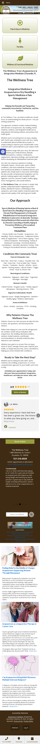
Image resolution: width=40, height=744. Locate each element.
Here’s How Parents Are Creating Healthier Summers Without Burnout (20, 533)
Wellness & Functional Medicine (20, 64)
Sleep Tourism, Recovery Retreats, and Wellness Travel (20, 536)
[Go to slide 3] (20, 504)
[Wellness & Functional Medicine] (20, 58)
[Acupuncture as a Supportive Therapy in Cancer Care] (20, 612)
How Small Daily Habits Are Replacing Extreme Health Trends (20, 540)
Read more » (10, 501)
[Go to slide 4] (23, 504)
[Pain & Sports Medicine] (20, 23)
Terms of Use (18, 721)
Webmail (15, 728)
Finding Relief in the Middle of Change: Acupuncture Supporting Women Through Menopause (18, 570)
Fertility (20, 47)
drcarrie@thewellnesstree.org (20, 464)
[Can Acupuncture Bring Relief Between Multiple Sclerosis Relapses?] (20, 665)
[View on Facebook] (6, 404)
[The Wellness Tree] (20, 10)
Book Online (20, 441)
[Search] (31, 514)
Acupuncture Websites (15, 717)
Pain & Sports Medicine (20, 29)
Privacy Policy (28, 721)
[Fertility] (20, 40)
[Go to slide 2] (17, 504)
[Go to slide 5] (25, 504)
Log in (26, 728)
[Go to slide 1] (14, 504)
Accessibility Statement (20, 713)
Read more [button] (9, 421)
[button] (3, 152)
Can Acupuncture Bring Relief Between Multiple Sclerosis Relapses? (19, 678)
